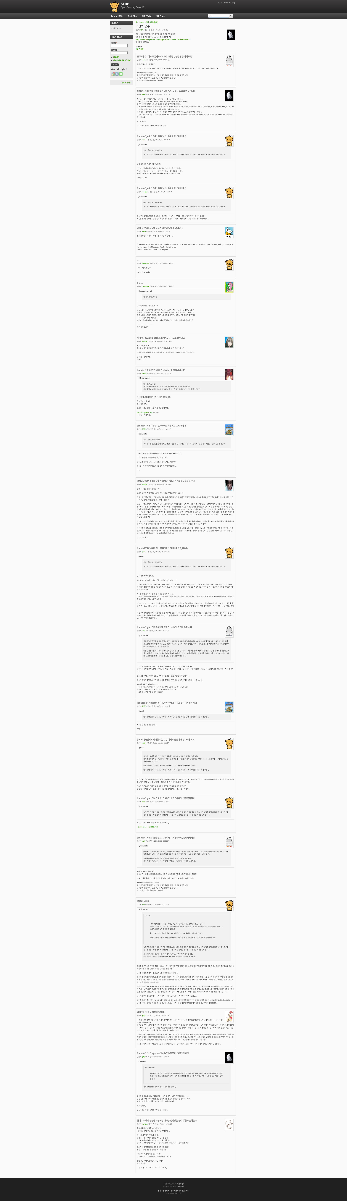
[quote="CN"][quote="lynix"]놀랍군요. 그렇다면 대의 (163, 1053)
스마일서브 (180, 1186)
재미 (147, 22)
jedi (143, 60)
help (233, 2)
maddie (144, 484)
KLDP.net (160, 15)
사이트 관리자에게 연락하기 (179, 1190)
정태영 (144, 373)
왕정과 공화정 (143, 900)
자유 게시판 (154, 22)
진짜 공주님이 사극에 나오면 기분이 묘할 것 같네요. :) (160, 227)
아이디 (114, 43)
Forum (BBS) (117, 15)
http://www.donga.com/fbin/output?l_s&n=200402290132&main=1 (163, 39)
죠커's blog (142, 827)
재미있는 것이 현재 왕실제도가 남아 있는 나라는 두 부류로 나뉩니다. (166, 91)
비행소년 (144, 341)
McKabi (144, 1124)
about (219, 2)
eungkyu (145, 192)
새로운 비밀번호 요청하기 (122, 60)
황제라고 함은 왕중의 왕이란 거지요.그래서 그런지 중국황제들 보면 (166, 480)
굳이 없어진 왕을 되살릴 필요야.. (151, 1012)
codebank (145, 286)
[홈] (114, 6)
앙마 (141, 30)
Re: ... (140, 282)
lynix (143, 552)
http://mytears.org (144, 412)
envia (144, 231)
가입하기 (116, 57)
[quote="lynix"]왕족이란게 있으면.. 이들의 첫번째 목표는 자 (164, 627)
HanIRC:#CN (153, 827)
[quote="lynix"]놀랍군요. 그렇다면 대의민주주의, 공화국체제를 (166, 798)
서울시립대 (180, 1184)
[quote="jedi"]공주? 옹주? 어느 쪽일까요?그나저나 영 (161, 136)
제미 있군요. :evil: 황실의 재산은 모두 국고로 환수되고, (161, 337)
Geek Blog (132, 15)
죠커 (143, 801)
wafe (143, 140)
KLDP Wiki (146, 15)
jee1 (143, 904)
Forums (141, 22)
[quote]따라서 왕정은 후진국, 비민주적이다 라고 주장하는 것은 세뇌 (167, 702)
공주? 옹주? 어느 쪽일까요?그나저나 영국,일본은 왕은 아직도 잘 (164, 56)
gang (143, 1015)
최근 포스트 (117, 28)
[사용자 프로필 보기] (231, 39)
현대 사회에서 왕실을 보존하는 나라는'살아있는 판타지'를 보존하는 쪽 (167, 1120)
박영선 (144, 429)
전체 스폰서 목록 (163, 1190)
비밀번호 (114, 50)
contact (227, 2)
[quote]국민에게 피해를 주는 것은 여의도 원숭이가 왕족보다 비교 (165, 739)
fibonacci (145, 263)
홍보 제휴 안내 (126, 82)
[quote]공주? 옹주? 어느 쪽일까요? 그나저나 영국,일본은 (162, 548)
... (138, 259)
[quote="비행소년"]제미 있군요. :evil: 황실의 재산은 (161, 369)
